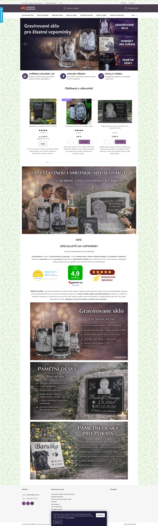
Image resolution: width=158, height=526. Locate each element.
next (135, 130)
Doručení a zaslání (56, 509)
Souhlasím (100, 515)
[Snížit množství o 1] (69, 142)
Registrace (132, 3)
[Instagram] (28, 503)
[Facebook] (24, 503)
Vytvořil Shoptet (131, 524)
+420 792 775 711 (32, 499)
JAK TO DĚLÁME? (56, 507)
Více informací (70, 518)
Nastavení (58, 522)
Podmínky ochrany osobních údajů (61, 499)
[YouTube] (32, 503)
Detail (43, 144)
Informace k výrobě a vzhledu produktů (32, 3)
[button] (25, 44)
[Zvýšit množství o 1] (77, 142)
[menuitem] (27, 15)
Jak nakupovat (55, 504)
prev (23, 130)
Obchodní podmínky (51, 3)
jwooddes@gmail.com (32, 495)
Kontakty (54, 502)
